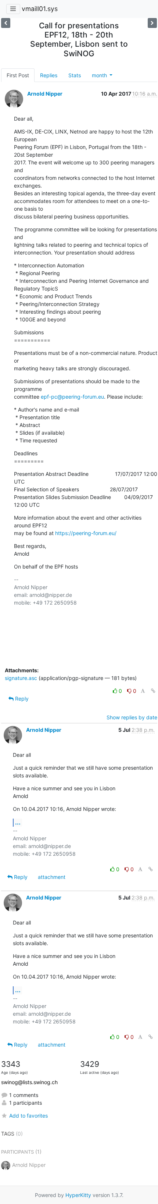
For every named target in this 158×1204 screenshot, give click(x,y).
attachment (51, 877)
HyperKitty (78, 1195)
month (100, 75)
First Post (18, 75)
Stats (74, 75)
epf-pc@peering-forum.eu (72, 396)
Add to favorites (28, 1115)
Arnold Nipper (44, 93)
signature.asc (21, 678)
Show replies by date (132, 717)
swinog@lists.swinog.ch (29, 1082)
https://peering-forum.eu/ (85, 533)
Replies (48, 75)
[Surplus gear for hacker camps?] (152, 23)
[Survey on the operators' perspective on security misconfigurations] (5, 23)
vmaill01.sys (40, 9)
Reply (21, 698)
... (18, 822)
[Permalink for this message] (153, 690)
